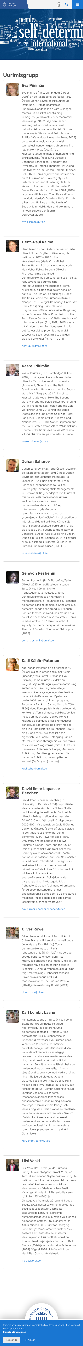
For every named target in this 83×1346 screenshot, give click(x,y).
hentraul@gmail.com (34, 346)
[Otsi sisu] (67, 5)
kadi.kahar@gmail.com (35, 768)
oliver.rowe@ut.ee (33, 992)
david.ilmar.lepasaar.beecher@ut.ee (43, 909)
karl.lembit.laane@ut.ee (36, 1140)
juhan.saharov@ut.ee (35, 553)
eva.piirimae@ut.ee (33, 222)
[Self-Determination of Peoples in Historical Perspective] (10, 4)
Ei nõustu (30, 1340)
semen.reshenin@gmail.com (39, 640)
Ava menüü (77, 4)
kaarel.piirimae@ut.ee (35, 441)
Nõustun (11, 1340)
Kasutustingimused (14, 1332)
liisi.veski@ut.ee (31, 1260)
